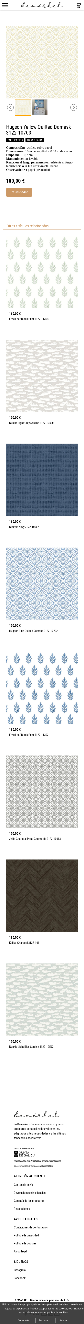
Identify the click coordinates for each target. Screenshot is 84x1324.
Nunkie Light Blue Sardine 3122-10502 (31, 1047)
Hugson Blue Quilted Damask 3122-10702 (33, 631)
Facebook (20, 1278)
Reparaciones (22, 1209)
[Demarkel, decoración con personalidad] (37, 1116)
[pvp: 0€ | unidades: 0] (78, 7)
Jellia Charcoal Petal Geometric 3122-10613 (35, 839)
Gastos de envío (23, 1185)
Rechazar (44, 1320)
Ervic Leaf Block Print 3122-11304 (29, 319)
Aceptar (64, 1320)
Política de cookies (25, 1243)
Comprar (19, 192)
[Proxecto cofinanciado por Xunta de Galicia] (24, 1156)
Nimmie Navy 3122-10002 (24, 527)
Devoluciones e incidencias (30, 1193)
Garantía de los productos (29, 1201)
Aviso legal (20, 1251)
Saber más (23, 1320)
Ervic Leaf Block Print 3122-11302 (29, 735)
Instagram (20, 1270)
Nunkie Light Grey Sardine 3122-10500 (31, 423)
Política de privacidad (26, 1235)
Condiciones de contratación (31, 1227)
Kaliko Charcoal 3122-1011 (25, 943)
